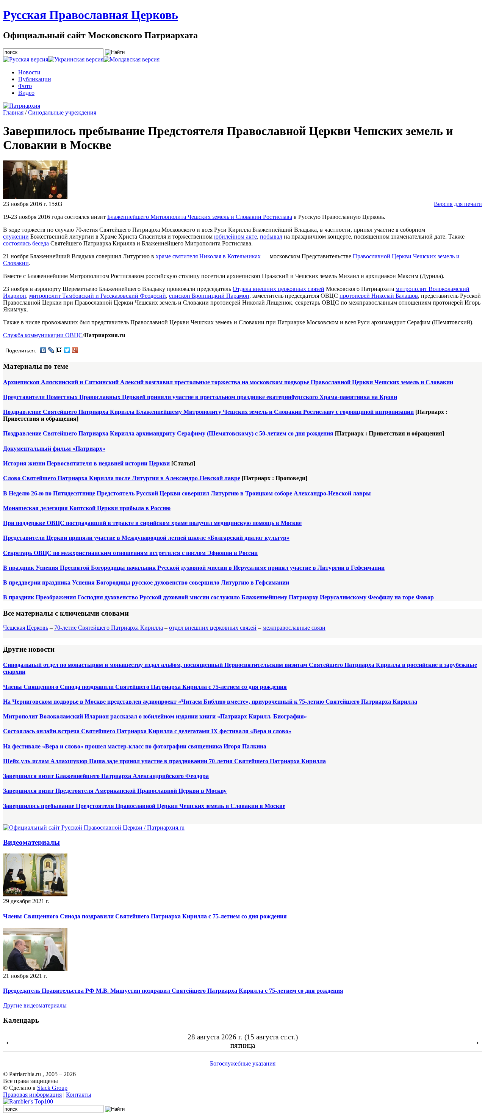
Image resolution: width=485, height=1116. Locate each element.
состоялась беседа (26, 243)
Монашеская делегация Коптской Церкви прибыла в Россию (87, 508)
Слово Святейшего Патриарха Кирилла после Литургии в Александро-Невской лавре (121, 478)
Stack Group (52, 1088)
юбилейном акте (235, 236)
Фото (25, 86)
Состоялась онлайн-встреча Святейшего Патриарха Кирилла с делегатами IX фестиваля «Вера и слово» (147, 731)
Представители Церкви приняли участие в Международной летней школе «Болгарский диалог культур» (146, 537)
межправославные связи (294, 627)
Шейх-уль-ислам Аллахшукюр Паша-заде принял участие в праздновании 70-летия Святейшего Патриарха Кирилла (164, 761)
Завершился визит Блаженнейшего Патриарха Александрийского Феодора (106, 776)
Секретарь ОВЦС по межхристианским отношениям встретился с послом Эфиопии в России (130, 553)
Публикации (34, 79)
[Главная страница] (21, 105)
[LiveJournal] (51, 350)
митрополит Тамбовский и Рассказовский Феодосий (97, 295)
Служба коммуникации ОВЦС (43, 335)
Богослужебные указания (242, 1063)
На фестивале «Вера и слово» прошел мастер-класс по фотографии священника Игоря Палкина (134, 746)
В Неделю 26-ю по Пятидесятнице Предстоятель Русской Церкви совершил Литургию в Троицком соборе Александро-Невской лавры (187, 493)
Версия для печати (458, 204)
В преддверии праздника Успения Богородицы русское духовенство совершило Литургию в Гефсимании (146, 582)
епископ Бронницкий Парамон (209, 295)
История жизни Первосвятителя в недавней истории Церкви (86, 463)
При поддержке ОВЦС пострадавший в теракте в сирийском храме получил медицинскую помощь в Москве (152, 523)
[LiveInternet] (59, 350)
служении (16, 236)
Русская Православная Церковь (90, 15)
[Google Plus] (75, 350)
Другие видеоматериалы (35, 1005)
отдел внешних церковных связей (213, 627)
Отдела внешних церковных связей (278, 289)
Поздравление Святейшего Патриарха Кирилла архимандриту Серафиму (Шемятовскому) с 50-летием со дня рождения (168, 433)
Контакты (78, 1094)
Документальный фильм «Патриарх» (54, 448)
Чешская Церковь (25, 627)
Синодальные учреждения (62, 112)
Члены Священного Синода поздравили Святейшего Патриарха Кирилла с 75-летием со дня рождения (145, 687)
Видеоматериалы (31, 842)
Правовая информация (32, 1094)
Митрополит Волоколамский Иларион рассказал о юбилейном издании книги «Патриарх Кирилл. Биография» (155, 716)
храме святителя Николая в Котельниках (208, 256)
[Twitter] (67, 350)
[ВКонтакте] (43, 350)
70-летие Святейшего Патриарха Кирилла (108, 627)
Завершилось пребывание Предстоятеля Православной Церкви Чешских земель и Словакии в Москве (144, 806)
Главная (13, 112)
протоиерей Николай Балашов (379, 295)
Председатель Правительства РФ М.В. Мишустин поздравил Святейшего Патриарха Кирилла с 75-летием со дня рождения (173, 990)
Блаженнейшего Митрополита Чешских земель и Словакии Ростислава (199, 217)
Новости (29, 72)
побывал (271, 236)
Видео (26, 93)
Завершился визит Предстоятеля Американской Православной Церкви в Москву (115, 790)
